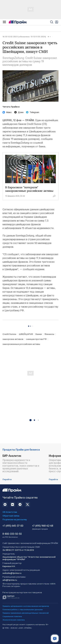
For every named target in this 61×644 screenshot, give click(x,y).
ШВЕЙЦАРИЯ (26, 334)
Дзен (20, 112)
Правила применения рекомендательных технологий (26, 613)
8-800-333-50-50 (12, 535)
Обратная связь (11, 515)
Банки (39, 334)
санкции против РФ (36, 339)
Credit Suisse (9, 334)
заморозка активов (13, 339)
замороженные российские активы (21, 344)
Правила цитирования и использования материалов (26, 606)
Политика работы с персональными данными (23, 609)
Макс (9, 112)
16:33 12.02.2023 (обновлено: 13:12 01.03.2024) (24, 37)
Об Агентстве (10, 512)
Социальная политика (12, 616)
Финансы (49, 334)
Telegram (34, 112)
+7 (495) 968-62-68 (42, 527)
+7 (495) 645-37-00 (13, 525)
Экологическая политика (14, 620)
